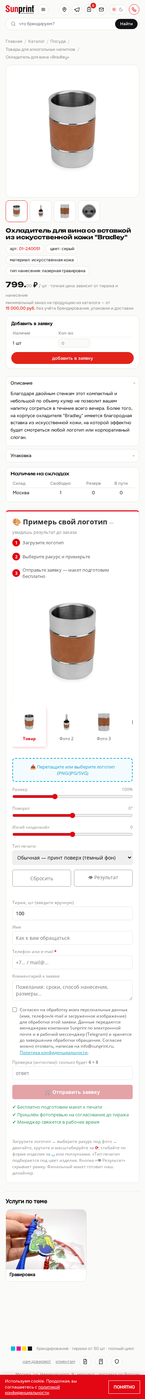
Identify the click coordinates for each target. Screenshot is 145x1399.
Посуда (58, 41)
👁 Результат (103, 877)
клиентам (65, 1361)
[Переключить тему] (117, 9)
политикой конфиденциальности (32, 1389)
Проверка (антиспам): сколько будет (55, 1062)
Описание (21, 383)
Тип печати (24, 846)
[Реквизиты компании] (85, 1361)
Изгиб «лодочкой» (72, 827)
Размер (72, 789)
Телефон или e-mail (34, 952)
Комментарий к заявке (36, 976)
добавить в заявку (72, 358)
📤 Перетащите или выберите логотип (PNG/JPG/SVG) (72, 770)
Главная (14, 41)
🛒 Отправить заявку (72, 1092)
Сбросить (41, 878)
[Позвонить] (134, 9)
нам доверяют (37, 1361)
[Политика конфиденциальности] (116, 1361)
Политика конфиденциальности (54, 1052)
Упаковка (21, 456)
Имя (16, 927)
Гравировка (22, 1274)
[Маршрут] (64, 9)
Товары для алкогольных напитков (40, 49)
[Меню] (43, 9)
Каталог (36, 41)
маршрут (86, 1374)
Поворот (72, 808)
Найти (126, 24)
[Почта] (101, 9)
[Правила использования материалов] (101, 1361)
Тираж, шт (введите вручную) (43, 902)
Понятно (124, 1387)
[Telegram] (76, 9)
